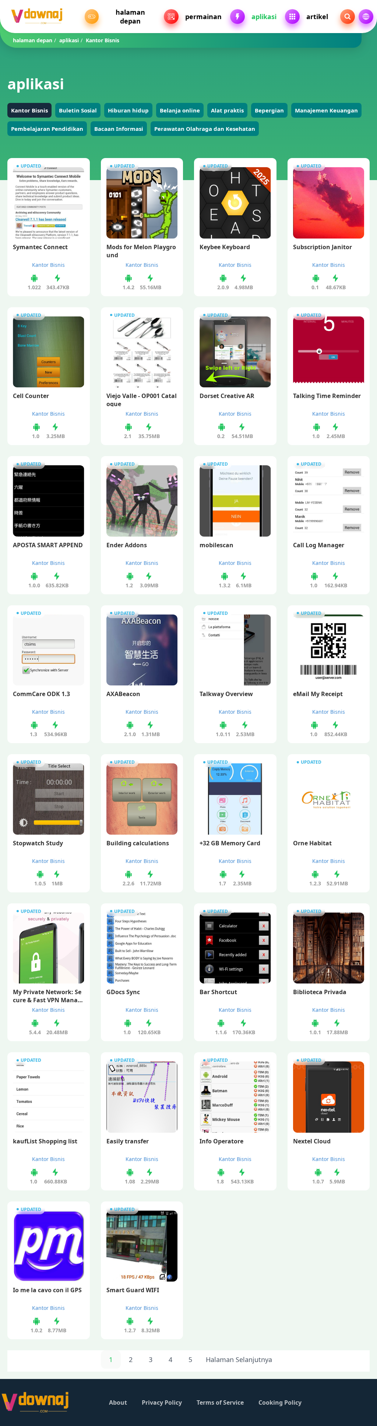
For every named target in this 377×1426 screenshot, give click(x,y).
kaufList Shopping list (45, 1141)
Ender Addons (126, 545)
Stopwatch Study (38, 843)
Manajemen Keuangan (326, 110)
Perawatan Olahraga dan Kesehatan (204, 128)
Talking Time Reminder (327, 396)
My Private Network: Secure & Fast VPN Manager (47, 995)
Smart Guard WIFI (132, 1290)
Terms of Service (220, 1402)
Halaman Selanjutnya (239, 1359)
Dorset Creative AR (227, 396)
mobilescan (216, 545)
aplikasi (69, 40)
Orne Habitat (312, 843)
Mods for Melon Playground (141, 250)
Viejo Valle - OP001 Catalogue (141, 399)
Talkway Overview (226, 694)
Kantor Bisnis (29, 110)
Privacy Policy (162, 1402)
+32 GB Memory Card (230, 843)
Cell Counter (31, 396)
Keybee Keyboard (225, 247)
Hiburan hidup (128, 110)
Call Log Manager (318, 545)
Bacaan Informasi (118, 128)
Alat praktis (227, 110)
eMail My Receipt (318, 694)
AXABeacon (123, 694)
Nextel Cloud (312, 1141)
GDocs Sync (123, 992)
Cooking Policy (280, 1402)
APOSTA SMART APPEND (48, 545)
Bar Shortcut (218, 992)
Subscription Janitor (322, 247)
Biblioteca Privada (319, 992)
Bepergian (269, 110)
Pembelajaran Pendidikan (47, 128)
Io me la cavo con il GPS (47, 1290)
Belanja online (180, 110)
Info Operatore (221, 1141)
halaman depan (32, 40)
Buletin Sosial (78, 110)
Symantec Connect (40, 247)
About (118, 1402)
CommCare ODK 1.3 (41, 694)
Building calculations (137, 843)
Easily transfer (127, 1141)
